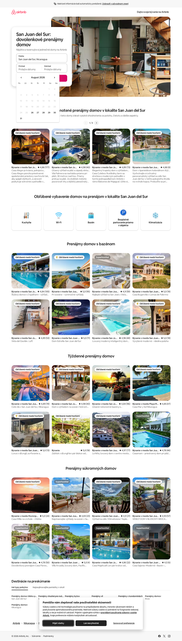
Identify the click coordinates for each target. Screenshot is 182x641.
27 (38, 112)
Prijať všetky (58, 623)
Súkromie (36, 636)
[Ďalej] (96, 123)
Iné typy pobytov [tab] (20, 587)
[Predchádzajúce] (85, 123)
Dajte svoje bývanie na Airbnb (153, 11)
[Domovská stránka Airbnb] (19, 12)
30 (55, 112)
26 (32, 112)
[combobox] (42, 59)
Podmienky (48, 636)
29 (49, 112)
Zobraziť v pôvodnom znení (115, 3)
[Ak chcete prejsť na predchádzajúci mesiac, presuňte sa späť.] (21, 77)
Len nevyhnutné (91, 623)
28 (43, 112)
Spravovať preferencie (124, 623)
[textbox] (29, 69)
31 (21, 118)
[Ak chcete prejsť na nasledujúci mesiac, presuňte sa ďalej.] (54, 77)
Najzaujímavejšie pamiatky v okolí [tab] (48, 587)
